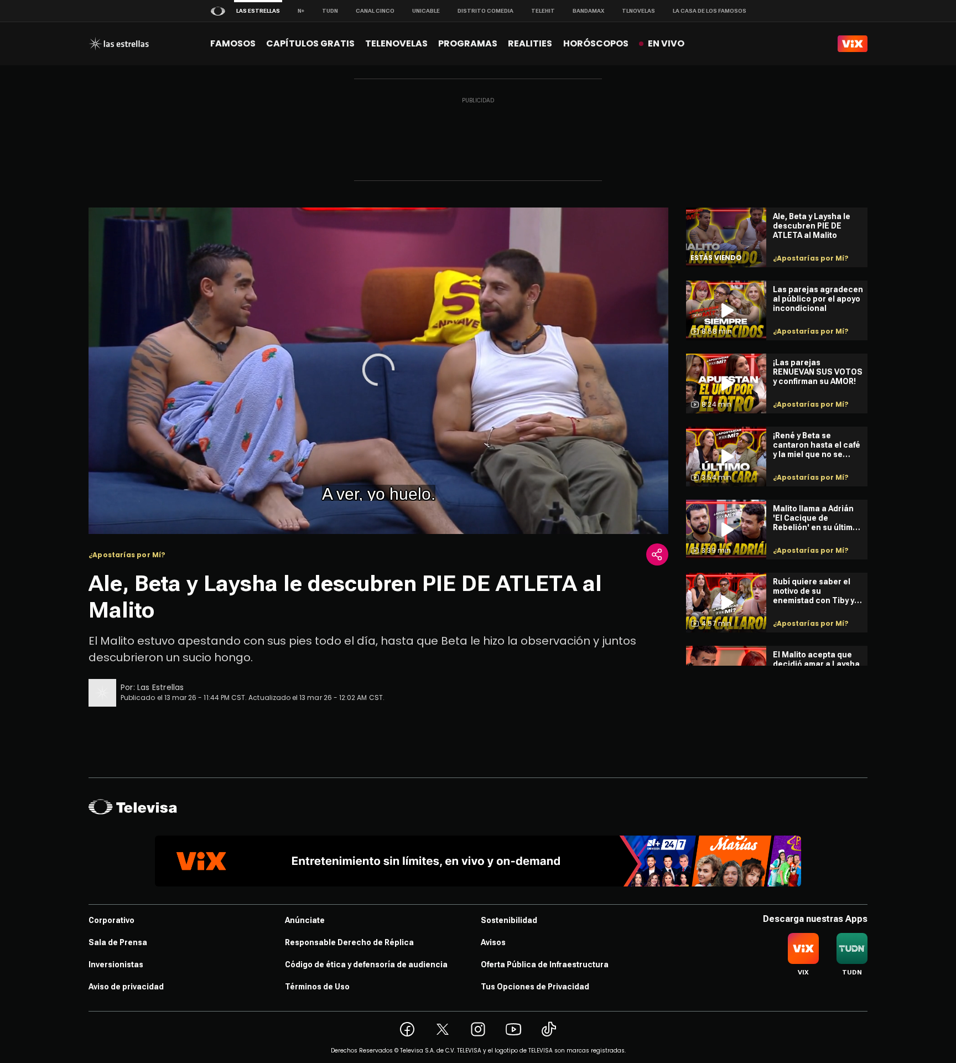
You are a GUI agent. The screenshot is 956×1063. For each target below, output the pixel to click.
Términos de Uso (317, 986)
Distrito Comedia (485, 11)
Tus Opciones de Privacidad (535, 986)
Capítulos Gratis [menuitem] (310, 43)
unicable (426, 11)
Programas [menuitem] (467, 43)
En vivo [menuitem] (666, 43)
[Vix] (852, 43)
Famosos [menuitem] (233, 43)
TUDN (330, 11)
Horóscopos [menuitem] (595, 43)
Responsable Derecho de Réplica (349, 942)
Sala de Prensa (118, 942)
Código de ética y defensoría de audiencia (366, 964)
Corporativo (111, 920)
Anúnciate (305, 920)
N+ (301, 11)
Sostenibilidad (509, 920)
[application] (378, 371)
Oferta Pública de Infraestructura (545, 964)
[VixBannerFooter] (478, 861)
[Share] (657, 554)
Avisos (493, 942)
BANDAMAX (588, 11)
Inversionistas (116, 964)
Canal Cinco (375, 11)
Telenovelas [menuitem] (396, 43)
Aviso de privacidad (126, 986)
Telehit (543, 11)
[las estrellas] (119, 43)
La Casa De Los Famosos (709, 11)
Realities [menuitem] (530, 43)
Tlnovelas (638, 11)
